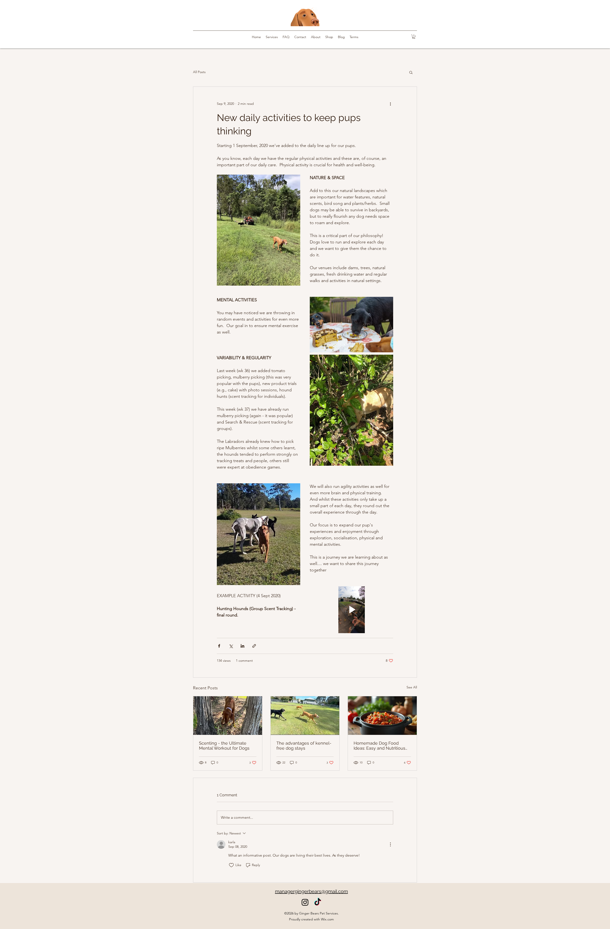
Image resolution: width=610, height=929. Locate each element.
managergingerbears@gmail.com (311, 891)
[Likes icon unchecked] (231, 865)
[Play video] (351, 609)
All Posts (199, 72)
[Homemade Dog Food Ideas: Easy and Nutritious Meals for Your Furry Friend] (382, 715)
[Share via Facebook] (219, 646)
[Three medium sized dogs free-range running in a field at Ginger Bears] (305, 715)
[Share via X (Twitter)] (231, 646)
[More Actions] (390, 844)
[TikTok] (317, 902)
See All (412, 687)
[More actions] (390, 104)
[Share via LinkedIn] (242, 646)
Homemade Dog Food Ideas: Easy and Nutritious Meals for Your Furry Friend (381, 746)
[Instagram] (305, 902)
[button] (413, 37)
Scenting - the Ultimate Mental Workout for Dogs (224, 746)
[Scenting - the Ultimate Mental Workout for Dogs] (227, 715)
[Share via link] (254, 646)
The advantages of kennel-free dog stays (303, 746)
